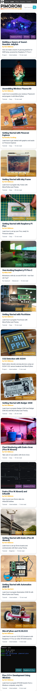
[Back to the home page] (11, 9)
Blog (16, 2)
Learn (12, 2)
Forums (22, 2)
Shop (7, 2)
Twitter (29, 2)
